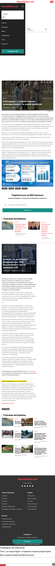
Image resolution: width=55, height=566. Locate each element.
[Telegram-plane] (32, 486)
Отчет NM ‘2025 (32, 509)
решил (5, 321)
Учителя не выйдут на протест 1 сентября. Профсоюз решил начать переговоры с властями (40, 423)
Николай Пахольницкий (21, 233)
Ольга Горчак (6, 107)
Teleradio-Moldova (5, 409)
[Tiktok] (30, 486)
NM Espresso (31, 495)
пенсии (24, 188)
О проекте (5, 495)
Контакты (4, 501)
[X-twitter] (24, 486)
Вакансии (4, 503)
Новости (17, 222)
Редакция (4, 498)
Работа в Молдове (33, 503)
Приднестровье (32, 498)
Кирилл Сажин (7, 270)
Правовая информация (8, 506)
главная (4, 188)
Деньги (5, 98)
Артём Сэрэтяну (37, 456)
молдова (18, 188)
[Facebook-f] (22, 486)
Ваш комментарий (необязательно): (17, 555)
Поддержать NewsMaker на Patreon (12, 509)
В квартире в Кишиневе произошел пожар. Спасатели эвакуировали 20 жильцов (21, 435)
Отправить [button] (3, 565)
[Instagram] (27, 486)
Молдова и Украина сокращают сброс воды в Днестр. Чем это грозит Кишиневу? (20, 228)
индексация (11, 188)
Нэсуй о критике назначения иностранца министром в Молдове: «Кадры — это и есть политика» (47, 230)
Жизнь (4, 256)
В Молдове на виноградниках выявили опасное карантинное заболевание (19, 451)
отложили (14, 296)
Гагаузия (30, 501)
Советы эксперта (32, 506)
